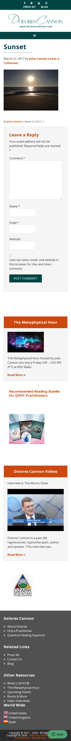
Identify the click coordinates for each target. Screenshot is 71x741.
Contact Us (14, 659)
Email (14, 223)
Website (14, 239)
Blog (44, 7)
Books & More (17, 696)
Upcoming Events (19, 692)
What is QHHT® (18, 683)
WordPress (39, 738)
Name (14, 206)
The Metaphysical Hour (23, 688)
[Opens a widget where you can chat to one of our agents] (57, 734)
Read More (15, 375)
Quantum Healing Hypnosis (26, 635)
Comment (17, 158)
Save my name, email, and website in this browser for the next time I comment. (34, 264)
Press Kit (29, 7)
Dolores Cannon (35, 20)
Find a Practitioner (19, 631)
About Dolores (17, 626)
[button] (35, 35)
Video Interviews (18, 701)
